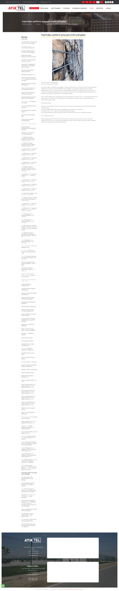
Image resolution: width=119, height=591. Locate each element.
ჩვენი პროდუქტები (56, 8)
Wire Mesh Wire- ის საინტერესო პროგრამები (28, 102)
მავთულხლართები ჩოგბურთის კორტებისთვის (28, 289)
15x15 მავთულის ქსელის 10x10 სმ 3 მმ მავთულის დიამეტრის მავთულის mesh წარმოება (29, 461)
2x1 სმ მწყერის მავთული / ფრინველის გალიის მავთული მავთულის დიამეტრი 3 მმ (28, 144)
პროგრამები (66, 8)
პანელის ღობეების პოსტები (27, 372)
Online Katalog (34, 8)
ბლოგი (91, 8)
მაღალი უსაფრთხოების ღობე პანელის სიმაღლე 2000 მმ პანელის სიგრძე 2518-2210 (28, 392)
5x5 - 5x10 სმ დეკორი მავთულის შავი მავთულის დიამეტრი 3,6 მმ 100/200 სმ (28, 258)
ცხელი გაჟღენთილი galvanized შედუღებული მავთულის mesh (28, 422)
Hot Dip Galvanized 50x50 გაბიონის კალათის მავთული (29, 417)
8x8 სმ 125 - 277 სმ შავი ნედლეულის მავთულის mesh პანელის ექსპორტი (28, 427)
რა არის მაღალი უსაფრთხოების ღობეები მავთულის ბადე (28, 520)
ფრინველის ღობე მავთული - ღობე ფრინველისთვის (28, 133)
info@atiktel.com (34, 555)
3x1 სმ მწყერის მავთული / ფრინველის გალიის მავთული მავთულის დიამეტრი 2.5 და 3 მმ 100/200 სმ (28, 169)
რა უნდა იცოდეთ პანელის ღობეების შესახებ (27, 120)
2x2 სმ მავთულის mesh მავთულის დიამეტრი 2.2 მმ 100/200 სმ (29, 149)
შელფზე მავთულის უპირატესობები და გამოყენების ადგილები (28, 128)
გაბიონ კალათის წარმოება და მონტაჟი (28, 358)
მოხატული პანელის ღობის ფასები (29, 369)
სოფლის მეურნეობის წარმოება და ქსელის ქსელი (28, 314)
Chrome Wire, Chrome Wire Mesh (28, 123)
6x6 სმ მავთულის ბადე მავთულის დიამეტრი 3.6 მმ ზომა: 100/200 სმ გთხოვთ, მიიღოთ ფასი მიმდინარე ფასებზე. (29, 227)
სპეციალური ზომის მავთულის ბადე (28, 115)
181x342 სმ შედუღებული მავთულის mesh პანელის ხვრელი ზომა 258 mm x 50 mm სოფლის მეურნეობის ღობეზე (29, 467)
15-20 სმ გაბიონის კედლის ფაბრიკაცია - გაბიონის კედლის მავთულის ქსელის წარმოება (28, 490)
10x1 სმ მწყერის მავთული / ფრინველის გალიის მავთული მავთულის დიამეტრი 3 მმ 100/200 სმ (29, 235)
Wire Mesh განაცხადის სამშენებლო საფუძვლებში (27, 349)
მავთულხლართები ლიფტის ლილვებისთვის (27, 344)
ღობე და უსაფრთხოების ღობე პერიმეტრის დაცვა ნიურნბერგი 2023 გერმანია (28, 525)
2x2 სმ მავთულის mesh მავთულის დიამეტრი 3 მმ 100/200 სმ (29, 158)
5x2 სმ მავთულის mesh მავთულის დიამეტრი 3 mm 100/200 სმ (29, 204)
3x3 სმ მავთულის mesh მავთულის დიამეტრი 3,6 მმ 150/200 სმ (29, 185)
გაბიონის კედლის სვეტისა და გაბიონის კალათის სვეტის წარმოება (28, 484)
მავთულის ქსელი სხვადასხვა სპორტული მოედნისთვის (28, 298)
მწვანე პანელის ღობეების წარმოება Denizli (27, 376)
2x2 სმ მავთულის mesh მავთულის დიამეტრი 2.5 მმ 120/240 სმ (29, 163)
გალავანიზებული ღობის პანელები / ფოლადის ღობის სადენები (29, 42)
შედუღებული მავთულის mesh (28, 74)
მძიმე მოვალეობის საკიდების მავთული (28, 408)
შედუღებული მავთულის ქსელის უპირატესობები (28, 84)
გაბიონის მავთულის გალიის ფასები (27, 353)
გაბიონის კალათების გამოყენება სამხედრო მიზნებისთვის (28, 365)
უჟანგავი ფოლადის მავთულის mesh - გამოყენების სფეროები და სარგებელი (29, 79)
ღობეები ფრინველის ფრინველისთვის (26, 285)
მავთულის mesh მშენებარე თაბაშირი (27, 334)
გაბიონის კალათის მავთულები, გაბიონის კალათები (28, 60)
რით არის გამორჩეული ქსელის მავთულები (28, 106)
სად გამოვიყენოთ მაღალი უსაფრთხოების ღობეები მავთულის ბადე (27, 515)
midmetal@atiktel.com (33, 574)
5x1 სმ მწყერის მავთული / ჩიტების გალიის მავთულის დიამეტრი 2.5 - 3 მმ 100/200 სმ (29, 199)
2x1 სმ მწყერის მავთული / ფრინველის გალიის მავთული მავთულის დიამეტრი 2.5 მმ (28, 139)
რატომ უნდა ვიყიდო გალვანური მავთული (28, 111)
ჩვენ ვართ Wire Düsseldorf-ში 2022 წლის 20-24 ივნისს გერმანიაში (28, 496)
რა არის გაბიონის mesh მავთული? (29, 362)
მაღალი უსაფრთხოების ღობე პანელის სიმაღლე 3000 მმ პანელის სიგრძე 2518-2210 (28, 404)
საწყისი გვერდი (44, 8)
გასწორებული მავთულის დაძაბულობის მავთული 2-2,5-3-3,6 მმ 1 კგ (28, 269)
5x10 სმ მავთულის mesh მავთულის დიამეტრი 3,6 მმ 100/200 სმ (27, 215)
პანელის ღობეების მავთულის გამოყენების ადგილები (28, 93)
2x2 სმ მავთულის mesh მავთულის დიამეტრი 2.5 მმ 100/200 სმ (29, 154)
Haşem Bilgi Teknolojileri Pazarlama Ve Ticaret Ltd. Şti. (72, 589)
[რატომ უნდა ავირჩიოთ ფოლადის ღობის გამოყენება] (16, 8)
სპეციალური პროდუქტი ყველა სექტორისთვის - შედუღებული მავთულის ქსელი (28, 66)
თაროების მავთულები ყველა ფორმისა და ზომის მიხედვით (28, 51)
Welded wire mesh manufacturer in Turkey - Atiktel (29, 280)
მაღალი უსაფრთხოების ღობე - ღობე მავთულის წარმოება (28, 88)
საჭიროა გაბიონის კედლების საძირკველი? (28, 413)
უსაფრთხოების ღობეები (27, 338)
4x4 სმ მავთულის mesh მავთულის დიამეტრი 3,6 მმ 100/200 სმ (29, 189)
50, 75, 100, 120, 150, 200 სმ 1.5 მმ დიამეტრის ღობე (29, 246)
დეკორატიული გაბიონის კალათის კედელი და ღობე (29, 432)
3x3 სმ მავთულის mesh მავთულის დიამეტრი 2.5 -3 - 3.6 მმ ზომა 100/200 (29, 175)
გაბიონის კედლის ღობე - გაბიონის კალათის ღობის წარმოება (27, 479)
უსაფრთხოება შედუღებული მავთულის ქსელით (27, 71)
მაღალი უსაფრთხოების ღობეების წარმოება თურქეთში (29, 510)
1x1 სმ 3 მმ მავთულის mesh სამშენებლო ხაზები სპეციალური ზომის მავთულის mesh (28, 449)
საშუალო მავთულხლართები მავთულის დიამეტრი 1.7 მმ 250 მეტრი (28, 264)
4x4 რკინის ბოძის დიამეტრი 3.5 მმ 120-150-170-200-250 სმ (29, 194)
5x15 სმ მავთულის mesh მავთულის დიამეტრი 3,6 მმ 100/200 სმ (27, 221)
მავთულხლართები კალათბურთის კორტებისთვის (29, 293)
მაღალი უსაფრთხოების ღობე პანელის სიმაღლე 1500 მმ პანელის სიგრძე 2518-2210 (28, 386)
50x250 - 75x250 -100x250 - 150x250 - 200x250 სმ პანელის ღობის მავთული (28, 275)
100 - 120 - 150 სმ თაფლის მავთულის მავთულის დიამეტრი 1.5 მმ (28, 252)
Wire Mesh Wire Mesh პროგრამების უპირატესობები (28, 47)
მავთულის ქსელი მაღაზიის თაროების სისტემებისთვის (27, 310)
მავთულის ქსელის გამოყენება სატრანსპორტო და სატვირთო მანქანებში (28, 320)
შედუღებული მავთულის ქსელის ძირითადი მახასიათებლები (28, 97)
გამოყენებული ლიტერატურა (79, 8)
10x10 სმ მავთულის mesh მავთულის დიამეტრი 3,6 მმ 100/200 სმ (27, 241)
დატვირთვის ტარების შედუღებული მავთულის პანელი (28, 56)
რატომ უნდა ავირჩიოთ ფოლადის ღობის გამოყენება (29, 473)
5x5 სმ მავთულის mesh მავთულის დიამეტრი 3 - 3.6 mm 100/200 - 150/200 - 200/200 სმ (29, 209)
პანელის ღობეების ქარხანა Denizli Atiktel (29, 381)
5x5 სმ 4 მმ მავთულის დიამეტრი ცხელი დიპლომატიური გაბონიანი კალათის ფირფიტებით (29, 443)
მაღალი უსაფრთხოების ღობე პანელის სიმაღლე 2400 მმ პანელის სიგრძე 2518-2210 (28, 398)
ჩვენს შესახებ (99, 8)
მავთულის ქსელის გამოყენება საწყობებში (28, 302)
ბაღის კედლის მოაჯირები (27, 341)
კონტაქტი (108, 8)
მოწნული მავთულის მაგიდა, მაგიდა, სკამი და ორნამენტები (28, 329)
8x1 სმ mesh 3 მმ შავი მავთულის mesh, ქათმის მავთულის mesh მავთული (28, 438)
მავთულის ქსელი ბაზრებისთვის (28, 306)
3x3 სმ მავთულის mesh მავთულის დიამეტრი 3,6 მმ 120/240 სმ (29, 180)
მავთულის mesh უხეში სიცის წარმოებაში (27, 325)
